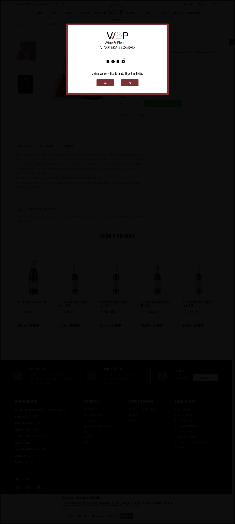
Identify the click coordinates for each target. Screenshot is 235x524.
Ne (130, 82)
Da (105, 82)
